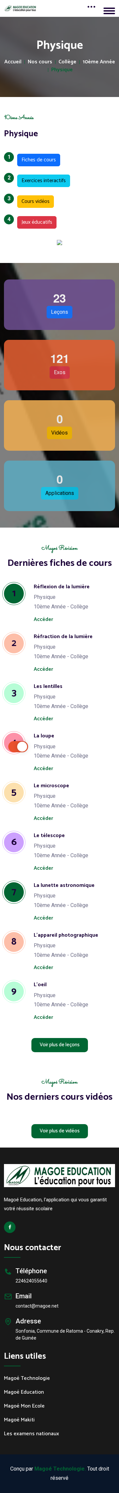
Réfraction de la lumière (63, 636)
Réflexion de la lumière (62, 586)
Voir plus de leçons (60, 1045)
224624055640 (31, 1280)
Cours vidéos (33, 200)
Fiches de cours (36, 159)
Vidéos (59, 433)
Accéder (43, 619)
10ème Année (99, 62)
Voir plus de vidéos (60, 1131)
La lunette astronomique (64, 885)
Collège (67, 62)
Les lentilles (48, 686)
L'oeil (40, 984)
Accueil (12, 62)
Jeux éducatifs (34, 221)
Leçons (59, 312)
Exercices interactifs (41, 180)
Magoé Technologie (27, 1378)
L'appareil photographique (66, 935)
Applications (59, 493)
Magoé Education (24, 1392)
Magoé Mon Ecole (24, 1406)
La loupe (44, 735)
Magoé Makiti (19, 1420)
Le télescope (49, 835)
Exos (59, 372)
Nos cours (40, 62)
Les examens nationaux (31, 1434)
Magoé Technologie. (60, 1469)
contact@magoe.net (37, 1306)
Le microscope (51, 785)
